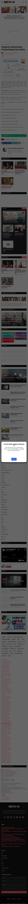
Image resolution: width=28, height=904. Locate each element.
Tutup (14, 459)
